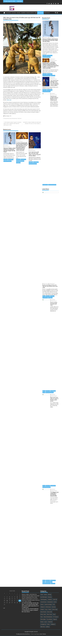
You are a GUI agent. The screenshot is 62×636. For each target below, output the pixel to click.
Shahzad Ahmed (7, 146)
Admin (11, 21)
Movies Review (43, 611)
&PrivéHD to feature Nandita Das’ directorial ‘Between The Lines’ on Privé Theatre (32, 123)
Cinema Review (43, 601)
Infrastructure (48, 606)
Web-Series (43, 626)
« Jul (4, 608)
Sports (46, 621)
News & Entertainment (13, 118)
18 (7, 600)
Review (42, 621)
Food (54, 604)
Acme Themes (43, 634)
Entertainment (40, 12)
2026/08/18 (6, 145)
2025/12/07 (45, 283)
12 (9, 598)
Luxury (46, 609)
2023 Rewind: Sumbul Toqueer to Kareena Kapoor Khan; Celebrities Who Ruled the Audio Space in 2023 (12, 124)
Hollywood (14, 12)
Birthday (49, 594)
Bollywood (8, 12)
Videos (48, 624)
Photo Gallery (43, 619)
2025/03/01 (53, 489)
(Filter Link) (9, 99)
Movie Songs (54, 609)
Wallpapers (53, 624)
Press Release (47, 12)
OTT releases (55, 616)
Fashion (42, 604)
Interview (53, 606)
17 (4, 600)
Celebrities (23, 12)
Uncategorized (43, 624)
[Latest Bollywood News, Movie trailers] (4, 12)
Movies (50, 609)
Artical (42, 594)
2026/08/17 (19, 139)
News (36, 12)
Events (44, 392)
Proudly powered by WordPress (23, 634)
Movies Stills (49, 611)
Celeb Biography (44, 599)
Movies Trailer (43, 614)
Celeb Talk (48, 296)
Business (50, 597)
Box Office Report (44, 597)
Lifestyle (42, 609)
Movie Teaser (49, 614)
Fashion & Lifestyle (30, 12)
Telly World (19, 118)
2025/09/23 (53, 299)
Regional (18, 12)
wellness (47, 626)
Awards (44, 296)
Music (54, 614)
